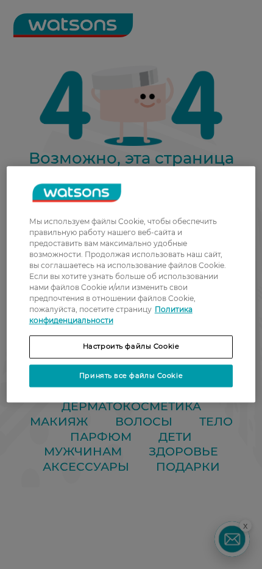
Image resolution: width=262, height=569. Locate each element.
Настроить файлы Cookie (131, 346)
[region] (131, 284)
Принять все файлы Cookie (131, 375)
